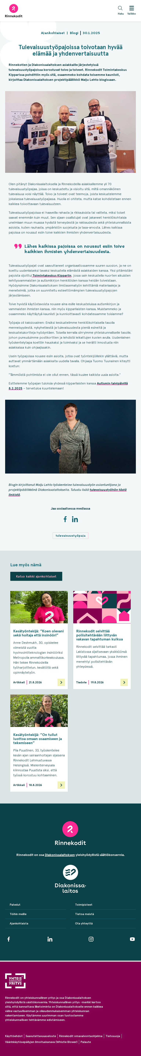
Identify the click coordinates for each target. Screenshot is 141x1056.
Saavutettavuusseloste (41, 1036)
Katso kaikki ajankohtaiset (36, 576)
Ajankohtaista (19, 923)
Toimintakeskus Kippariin (51, 275)
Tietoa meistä (84, 914)
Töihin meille (18, 914)
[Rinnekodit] (13, 10)
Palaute (86, 1042)
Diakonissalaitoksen (60, 855)
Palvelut (15, 904)
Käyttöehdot (14, 1036)
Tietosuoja (113, 1036)
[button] (122, 11)
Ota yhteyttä (84, 923)
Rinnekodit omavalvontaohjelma (80, 1036)
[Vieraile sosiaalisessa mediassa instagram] (91, 939)
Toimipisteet (83, 904)
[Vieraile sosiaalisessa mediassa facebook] (8, 939)
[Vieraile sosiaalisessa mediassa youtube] (132, 939)
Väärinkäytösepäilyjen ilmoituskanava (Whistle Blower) (41, 1042)
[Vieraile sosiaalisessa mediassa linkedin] (49, 939)
